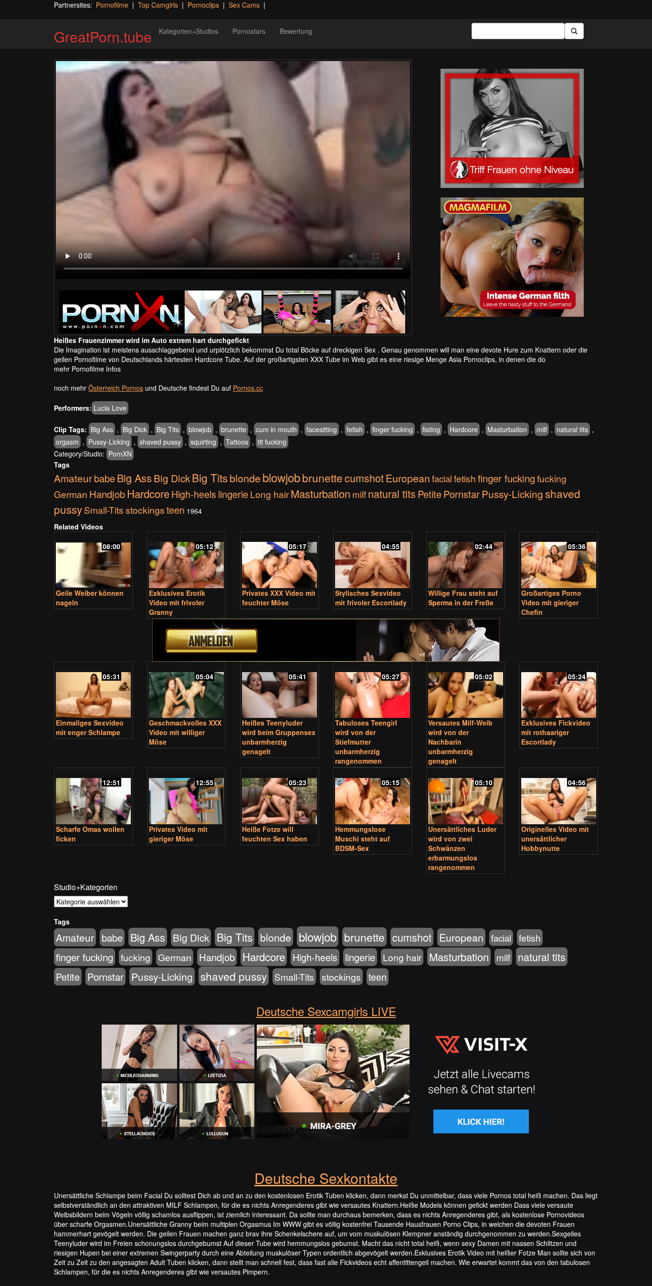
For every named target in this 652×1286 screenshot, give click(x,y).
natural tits (572, 429)
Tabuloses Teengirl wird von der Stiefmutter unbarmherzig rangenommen (366, 742)
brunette (233, 429)
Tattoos (237, 441)
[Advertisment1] (512, 128)
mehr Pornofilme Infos (87, 368)
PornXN (120, 453)
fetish (355, 429)
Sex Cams (244, 5)
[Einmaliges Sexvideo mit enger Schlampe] (93, 691)
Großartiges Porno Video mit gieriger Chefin (551, 602)
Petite (430, 494)
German (70, 494)
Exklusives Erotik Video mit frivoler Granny (177, 602)
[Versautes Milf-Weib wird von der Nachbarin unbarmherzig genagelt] (465, 691)
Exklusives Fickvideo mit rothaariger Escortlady (555, 732)
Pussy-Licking (109, 441)
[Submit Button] (574, 31)
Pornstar (461, 494)
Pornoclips (203, 5)
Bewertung (296, 31)
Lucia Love (110, 408)
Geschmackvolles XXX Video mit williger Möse (185, 732)
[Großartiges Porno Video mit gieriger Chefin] (558, 560)
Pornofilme (112, 5)
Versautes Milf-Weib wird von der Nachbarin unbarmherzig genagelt (460, 742)
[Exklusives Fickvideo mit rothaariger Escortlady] (558, 691)
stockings (145, 509)
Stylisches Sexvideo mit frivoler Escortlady (371, 597)
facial (442, 478)
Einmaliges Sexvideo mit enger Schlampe (90, 727)
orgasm (67, 441)
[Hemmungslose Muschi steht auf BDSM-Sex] (372, 796)
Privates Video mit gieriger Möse (178, 833)
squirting (203, 441)
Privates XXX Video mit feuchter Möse (278, 597)
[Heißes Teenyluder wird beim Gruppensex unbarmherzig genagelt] (279, 691)
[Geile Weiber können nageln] (93, 560)
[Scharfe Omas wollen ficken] (93, 796)
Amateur (73, 478)
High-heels (193, 494)
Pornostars (248, 31)
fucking (552, 478)
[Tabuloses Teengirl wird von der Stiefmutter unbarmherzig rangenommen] (372, 691)
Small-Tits (104, 509)
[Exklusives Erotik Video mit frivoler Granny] (186, 560)
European (408, 478)
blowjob (200, 429)
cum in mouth (276, 429)
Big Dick (135, 429)
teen (176, 510)
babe (104, 478)
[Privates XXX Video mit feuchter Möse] (279, 560)
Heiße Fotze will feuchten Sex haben (274, 833)
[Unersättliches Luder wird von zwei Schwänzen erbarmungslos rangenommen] (465, 796)
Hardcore (464, 429)
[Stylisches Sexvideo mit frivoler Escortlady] (372, 560)
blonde (245, 477)
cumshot (364, 477)
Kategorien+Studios (188, 31)
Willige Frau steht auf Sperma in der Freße (463, 597)
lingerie (233, 494)
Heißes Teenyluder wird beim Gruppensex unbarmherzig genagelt (278, 737)
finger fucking (392, 429)
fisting (431, 429)
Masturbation (507, 429)
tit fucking (272, 441)
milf (541, 429)
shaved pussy (160, 441)
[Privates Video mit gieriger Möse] (186, 796)
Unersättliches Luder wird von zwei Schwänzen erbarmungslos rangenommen (462, 848)
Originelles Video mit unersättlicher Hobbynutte (555, 838)
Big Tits (168, 429)
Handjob (107, 494)
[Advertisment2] (512, 257)
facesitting (321, 429)
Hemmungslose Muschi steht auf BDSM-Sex (362, 838)
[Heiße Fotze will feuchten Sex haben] (279, 796)
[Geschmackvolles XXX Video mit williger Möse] (186, 691)
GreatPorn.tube (103, 36)
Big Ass (102, 429)
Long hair (269, 493)
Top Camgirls (158, 5)
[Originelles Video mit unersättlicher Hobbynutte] (558, 796)
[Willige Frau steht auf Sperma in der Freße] (465, 560)
